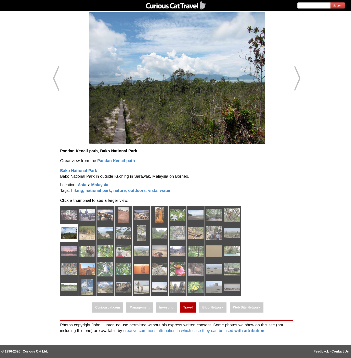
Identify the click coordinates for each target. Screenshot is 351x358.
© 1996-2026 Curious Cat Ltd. (24, 351)
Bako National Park (78, 170)
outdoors (137, 190)
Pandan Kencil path (116, 160)
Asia (82, 185)
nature (119, 190)
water (165, 190)
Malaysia (99, 185)
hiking (77, 190)
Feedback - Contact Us (331, 351)
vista (152, 190)
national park (98, 190)
